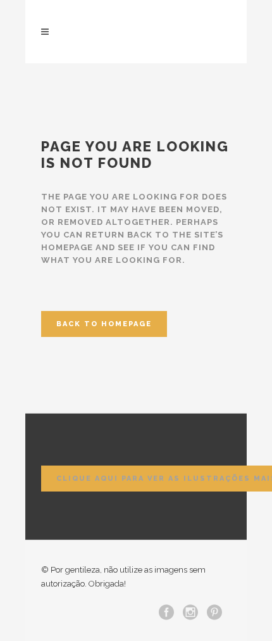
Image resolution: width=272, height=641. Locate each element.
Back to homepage (104, 324)
